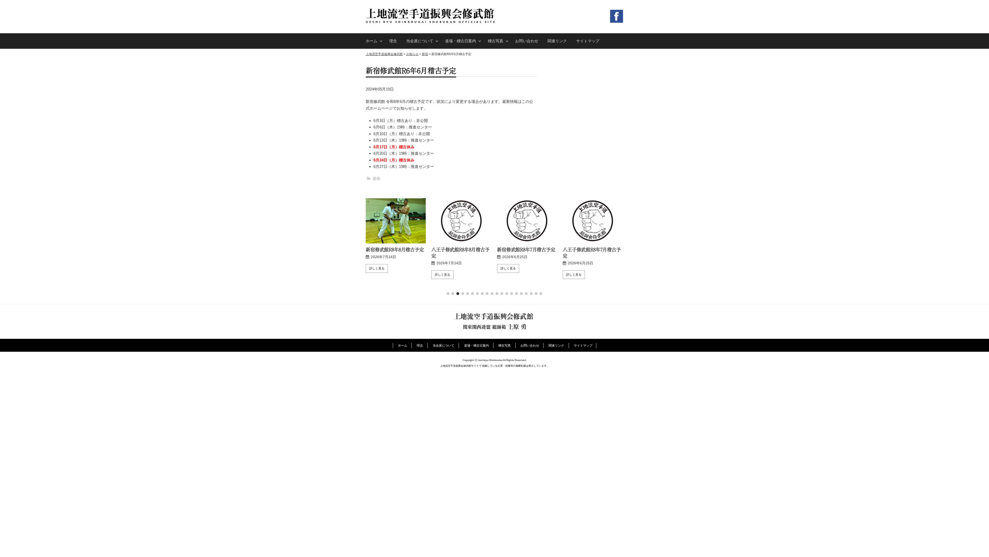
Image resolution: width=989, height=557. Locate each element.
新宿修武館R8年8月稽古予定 (395, 249)
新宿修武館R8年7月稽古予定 (526, 249)
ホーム (371, 41)
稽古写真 (495, 41)
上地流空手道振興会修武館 (430, 13)
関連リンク (557, 41)
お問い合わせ (526, 41)
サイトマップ (587, 41)
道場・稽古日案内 (460, 41)
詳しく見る (377, 268)
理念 (393, 41)
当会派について (419, 41)
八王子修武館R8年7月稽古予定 (592, 252)
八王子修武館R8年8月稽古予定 (460, 252)
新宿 (376, 178)
